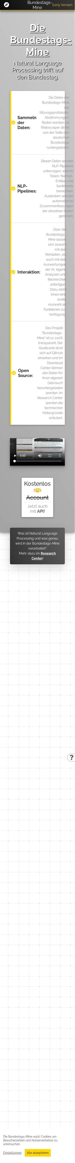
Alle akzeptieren (38, 1152)
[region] (37, 1144)
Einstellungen (12, 1152)
